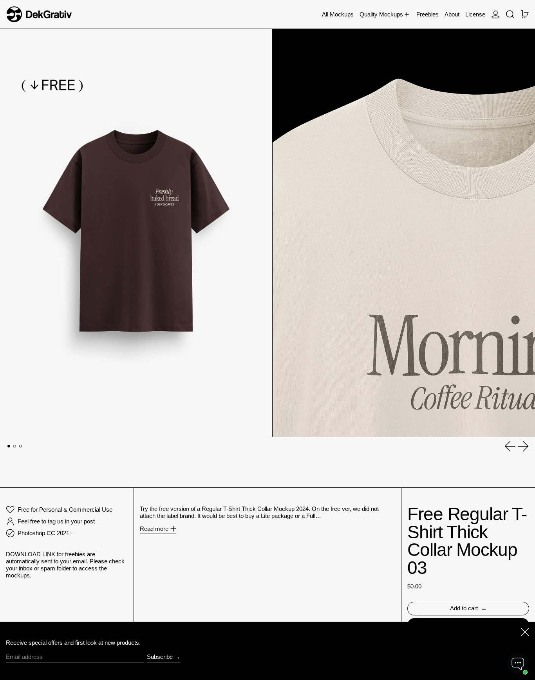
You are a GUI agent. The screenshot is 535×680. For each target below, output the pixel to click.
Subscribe (160, 656)
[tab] (9, 446)
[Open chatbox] (518, 664)
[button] (510, 14)
